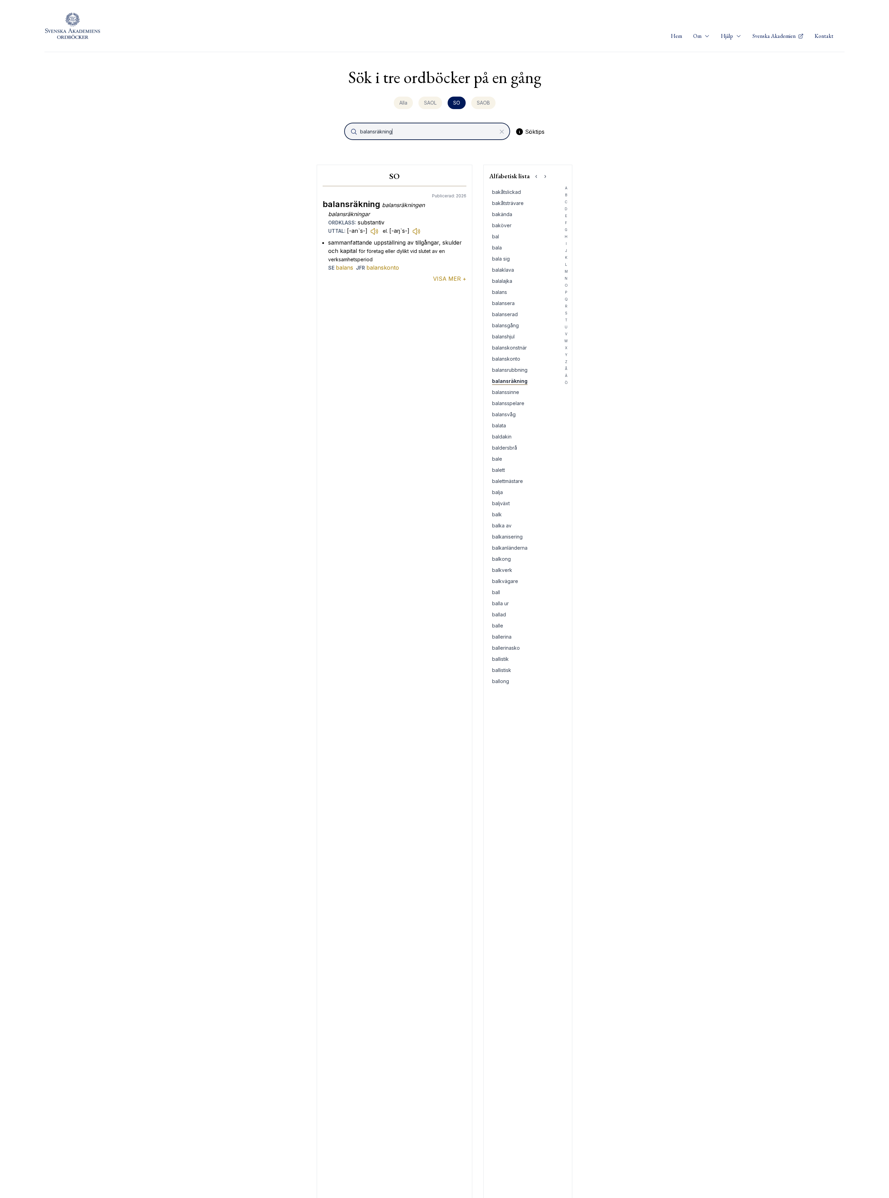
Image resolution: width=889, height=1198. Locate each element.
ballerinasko (506, 648)
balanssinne (505, 392)
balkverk (502, 570)
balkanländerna (509, 548)
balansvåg (504, 414)
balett (498, 470)
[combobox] (428, 131)
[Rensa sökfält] (501, 131)
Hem (676, 36)
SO (456, 103)
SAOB (483, 103)
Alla (403, 103)
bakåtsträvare (508, 203)
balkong (501, 559)
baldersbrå (504, 448)
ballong (500, 681)
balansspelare (508, 403)
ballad (499, 614)
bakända (502, 214)
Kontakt (824, 36)
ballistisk (501, 670)
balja (497, 492)
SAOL (430, 103)
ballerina (502, 637)
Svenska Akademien (775, 36)
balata (499, 425)
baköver (502, 225)
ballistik (500, 659)
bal (495, 236)
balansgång (505, 325)
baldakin (502, 437)
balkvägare (505, 581)
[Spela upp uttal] (374, 231)
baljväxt (501, 503)
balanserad (505, 314)
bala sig (501, 259)
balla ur (500, 603)
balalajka (502, 281)
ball (496, 592)
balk (497, 514)
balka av (502, 525)
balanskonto (382, 267)
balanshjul (503, 336)
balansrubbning (509, 370)
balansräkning (509, 381)
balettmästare (507, 481)
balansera (503, 303)
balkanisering (507, 537)
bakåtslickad (506, 192)
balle (497, 626)
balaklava (503, 270)
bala (497, 248)
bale (497, 459)
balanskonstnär (509, 348)
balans (344, 267)
